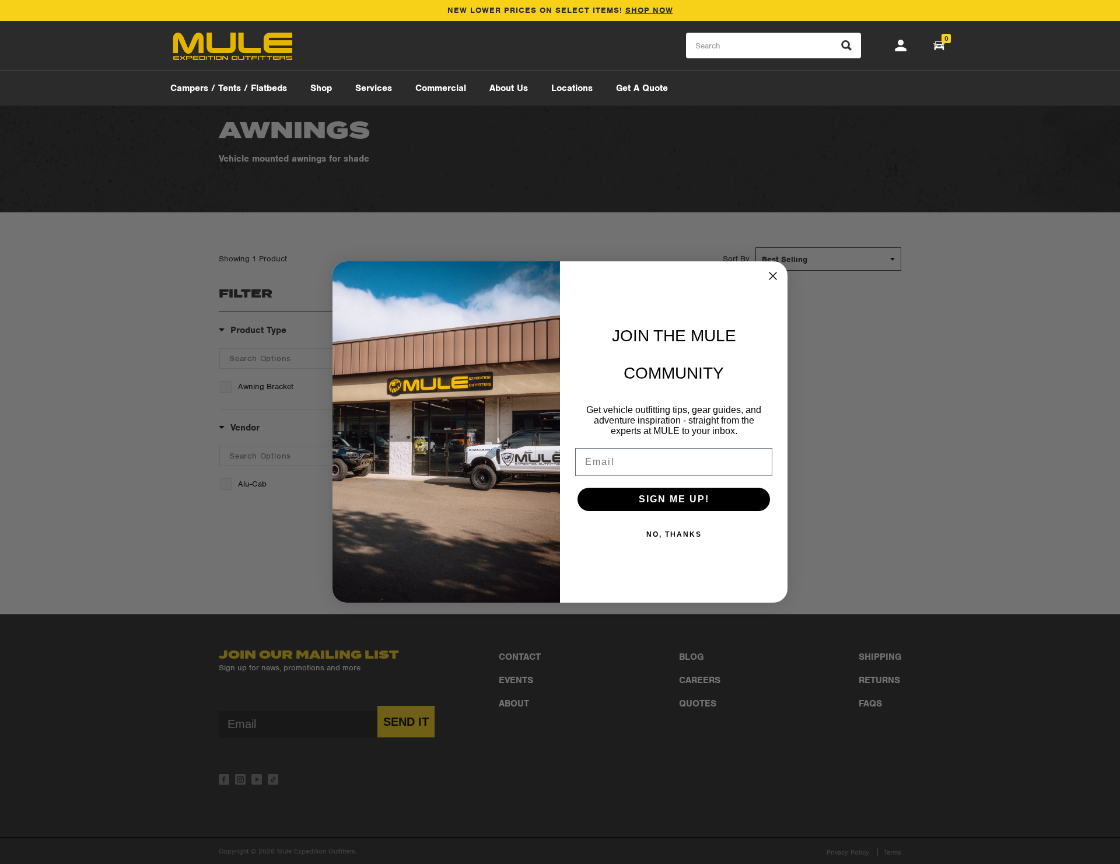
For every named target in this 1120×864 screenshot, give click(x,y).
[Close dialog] (773, 276)
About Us (508, 88)
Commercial (440, 88)
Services (373, 88)
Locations (572, 88)
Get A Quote (642, 88)
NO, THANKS (674, 534)
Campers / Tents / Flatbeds (228, 88)
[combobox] (773, 46)
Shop (321, 88)
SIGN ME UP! (674, 499)
